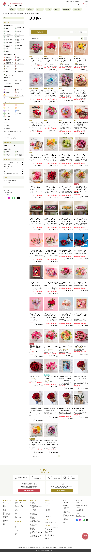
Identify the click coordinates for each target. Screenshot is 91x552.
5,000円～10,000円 (18, 80)
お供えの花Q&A (33, 513)
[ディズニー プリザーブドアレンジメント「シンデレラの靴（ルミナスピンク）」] (36, 80)
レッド (16, 523)
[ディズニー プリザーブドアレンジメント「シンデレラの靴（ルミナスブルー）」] (51, 80)
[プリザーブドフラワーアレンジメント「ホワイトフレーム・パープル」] (81, 144)
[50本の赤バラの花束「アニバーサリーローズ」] (66, 398)
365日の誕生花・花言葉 (9, 182)
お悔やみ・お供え (6, 503)
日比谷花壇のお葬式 (48, 538)
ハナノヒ (5, 171)
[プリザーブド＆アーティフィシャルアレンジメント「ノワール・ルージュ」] (51, 304)
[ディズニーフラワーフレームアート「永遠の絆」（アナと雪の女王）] (66, 366)
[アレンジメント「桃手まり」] (51, 112)
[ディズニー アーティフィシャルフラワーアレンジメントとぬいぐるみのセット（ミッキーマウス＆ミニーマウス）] (36, 112)
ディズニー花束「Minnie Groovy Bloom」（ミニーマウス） (51, 283)
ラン (45, 513)
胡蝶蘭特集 (32, 528)
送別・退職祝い (6, 516)
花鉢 (16, 513)
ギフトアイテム (18, 517)
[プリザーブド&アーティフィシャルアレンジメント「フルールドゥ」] (66, 176)
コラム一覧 (78, 515)
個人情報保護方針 (31, 547)
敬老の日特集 (32, 503)
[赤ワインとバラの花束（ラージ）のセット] (81, 240)
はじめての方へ (68, 1)
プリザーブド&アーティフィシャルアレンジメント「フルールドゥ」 (66, 188)
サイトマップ (55, 547)
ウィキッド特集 (33, 509)
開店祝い (4, 512)
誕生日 (12, 9)
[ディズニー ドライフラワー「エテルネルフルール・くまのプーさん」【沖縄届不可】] (36, 430)
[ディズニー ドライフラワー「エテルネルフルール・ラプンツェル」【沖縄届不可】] (51, 430)
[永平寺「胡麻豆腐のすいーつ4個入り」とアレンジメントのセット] (81, 112)
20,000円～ (17, 83)
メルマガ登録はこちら (62, 490)
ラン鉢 (16, 512)
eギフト (21, 9)
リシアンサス (47, 510)
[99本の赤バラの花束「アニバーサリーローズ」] (51, 398)
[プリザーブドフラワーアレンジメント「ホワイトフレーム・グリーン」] (66, 144)
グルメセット (17, 514)
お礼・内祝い (5, 520)
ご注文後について (79, 503)
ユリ (45, 514)
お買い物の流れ (66, 511)
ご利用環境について (80, 507)
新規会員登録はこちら (29, 490)
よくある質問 (85, 1)
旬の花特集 (32, 517)
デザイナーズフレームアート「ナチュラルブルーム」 (81, 315)
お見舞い (4, 523)
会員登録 (64, 518)
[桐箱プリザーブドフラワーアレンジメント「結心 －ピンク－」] (66, 48)
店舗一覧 (76, 9)
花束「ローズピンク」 (80, 346)
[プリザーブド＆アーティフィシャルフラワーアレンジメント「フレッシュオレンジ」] (51, 144)
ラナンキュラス (48, 516)
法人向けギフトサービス (10, 145)
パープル (16, 529)
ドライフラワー (18, 509)
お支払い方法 (65, 514)
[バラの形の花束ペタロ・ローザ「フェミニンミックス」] (66, 112)
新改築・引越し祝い (7, 513)
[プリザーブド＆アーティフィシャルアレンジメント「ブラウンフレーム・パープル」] (51, 208)
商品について (65, 508)
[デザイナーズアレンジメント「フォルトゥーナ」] (36, 48)
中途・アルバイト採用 (68, 547)
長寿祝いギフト (33, 525)
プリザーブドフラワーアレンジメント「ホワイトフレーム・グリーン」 (66, 156)
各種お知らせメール (66, 516)
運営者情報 (25, 547)
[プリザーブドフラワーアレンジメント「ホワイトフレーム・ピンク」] (36, 176)
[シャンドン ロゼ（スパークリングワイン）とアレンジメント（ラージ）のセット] (51, 240)
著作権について (49, 547)
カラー (46, 512)
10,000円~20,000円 (7, 83)
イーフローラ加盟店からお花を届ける (11, 162)
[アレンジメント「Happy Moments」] (51, 336)
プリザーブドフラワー (19, 506)
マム (45, 506)
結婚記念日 (66, 9)
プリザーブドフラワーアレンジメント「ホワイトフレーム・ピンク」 (36, 188)
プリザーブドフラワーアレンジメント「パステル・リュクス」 (36, 315)
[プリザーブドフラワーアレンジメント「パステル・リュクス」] (36, 304)
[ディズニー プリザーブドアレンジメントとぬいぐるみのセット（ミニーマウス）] (81, 80)
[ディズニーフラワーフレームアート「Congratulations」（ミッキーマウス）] (36, 272)
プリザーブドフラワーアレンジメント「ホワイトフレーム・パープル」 (81, 156)
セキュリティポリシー (40, 547)
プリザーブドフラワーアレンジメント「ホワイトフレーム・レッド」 (51, 188)
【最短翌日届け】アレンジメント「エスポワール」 (36, 347)
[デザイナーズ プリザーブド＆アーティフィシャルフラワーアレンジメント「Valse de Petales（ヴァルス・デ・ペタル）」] (66, 304)
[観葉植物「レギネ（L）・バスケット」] (81, 398)
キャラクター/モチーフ (19, 505)
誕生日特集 (32, 502)
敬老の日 (30, 9)
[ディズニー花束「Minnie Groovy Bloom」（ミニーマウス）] (51, 272)
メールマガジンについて (80, 509)
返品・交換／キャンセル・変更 (69, 515)
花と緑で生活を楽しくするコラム (11, 180)
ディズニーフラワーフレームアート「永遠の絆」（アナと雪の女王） (66, 378)
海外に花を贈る (7, 164)
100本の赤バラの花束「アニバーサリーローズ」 (36, 410)
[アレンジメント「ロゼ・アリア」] (66, 272)
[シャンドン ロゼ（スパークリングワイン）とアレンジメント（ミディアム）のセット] (36, 240)
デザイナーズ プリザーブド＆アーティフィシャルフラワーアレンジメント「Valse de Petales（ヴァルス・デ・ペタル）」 (66, 317)
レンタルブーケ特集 (33, 531)
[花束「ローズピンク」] (81, 336)
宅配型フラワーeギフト (8, 166)
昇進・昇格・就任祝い (7, 514)
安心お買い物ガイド (77, 1)
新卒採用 (61, 547)
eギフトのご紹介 (48, 531)
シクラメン (47, 505)
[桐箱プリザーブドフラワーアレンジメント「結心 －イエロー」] (81, 48)
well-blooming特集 (33, 514)
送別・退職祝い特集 (33, 518)
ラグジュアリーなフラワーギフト (36, 535)
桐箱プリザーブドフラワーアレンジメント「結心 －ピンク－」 (66, 60)
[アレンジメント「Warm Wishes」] (66, 336)
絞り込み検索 (40, 32)
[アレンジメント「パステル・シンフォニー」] (81, 272)
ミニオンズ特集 (33, 510)
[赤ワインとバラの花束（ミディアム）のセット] (66, 240)
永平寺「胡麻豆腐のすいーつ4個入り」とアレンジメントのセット (81, 124)
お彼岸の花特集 (33, 505)
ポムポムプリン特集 (33, 524)
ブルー (16, 530)
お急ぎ (48, 9)
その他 (64, 522)
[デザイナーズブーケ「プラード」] (66, 80)
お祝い (4, 521)
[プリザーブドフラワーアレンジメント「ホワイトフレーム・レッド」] (51, 176)
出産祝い (4, 509)
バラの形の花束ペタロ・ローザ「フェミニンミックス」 (66, 124)
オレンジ (16, 527)
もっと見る (13, 98)
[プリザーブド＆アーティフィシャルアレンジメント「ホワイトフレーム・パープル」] (81, 208)
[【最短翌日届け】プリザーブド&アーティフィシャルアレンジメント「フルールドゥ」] (81, 176)
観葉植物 (16, 510)
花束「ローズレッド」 (36, 376)
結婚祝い (4, 510)
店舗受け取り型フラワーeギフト (10, 169)
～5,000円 (5, 80)
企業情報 (20, 547)
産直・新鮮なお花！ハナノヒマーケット (12, 173)
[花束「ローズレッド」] (36, 366)
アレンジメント (18, 502)
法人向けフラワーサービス (35, 536)
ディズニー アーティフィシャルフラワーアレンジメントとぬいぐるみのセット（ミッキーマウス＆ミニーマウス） (36, 126)
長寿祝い (4, 517)
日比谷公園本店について (49, 535)
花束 (16, 503)
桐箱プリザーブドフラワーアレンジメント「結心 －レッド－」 (51, 60)
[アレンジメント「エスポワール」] (51, 366)
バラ (45, 502)
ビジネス (39, 9)
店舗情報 (46, 532)
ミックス (16, 534)
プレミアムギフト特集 (34, 520)
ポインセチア (47, 503)
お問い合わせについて (80, 510)
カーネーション (48, 509)
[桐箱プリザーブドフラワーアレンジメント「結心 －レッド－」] (51, 48)
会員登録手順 (65, 519)
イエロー (16, 526)
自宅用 (4, 524)
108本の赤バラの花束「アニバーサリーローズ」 (80, 378)
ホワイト (16, 533)
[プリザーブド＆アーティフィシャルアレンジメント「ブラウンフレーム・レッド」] (36, 208)
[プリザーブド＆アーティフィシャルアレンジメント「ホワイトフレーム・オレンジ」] (66, 208)
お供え (57, 9)
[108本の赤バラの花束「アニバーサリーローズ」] (81, 366)
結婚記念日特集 (33, 516)
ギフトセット (17, 516)
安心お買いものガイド (67, 507)
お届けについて (79, 502)
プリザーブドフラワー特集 (35, 521)
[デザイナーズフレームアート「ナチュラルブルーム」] (81, 304)
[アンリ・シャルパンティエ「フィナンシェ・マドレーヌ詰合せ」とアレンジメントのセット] (36, 144)
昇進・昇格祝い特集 (33, 529)
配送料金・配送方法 (66, 512)
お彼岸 (4, 505)
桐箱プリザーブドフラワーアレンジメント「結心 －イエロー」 (81, 60)
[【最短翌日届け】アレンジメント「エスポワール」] (36, 336)
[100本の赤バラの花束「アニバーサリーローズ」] (36, 398)
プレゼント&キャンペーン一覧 (50, 522)
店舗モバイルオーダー (49, 534)
